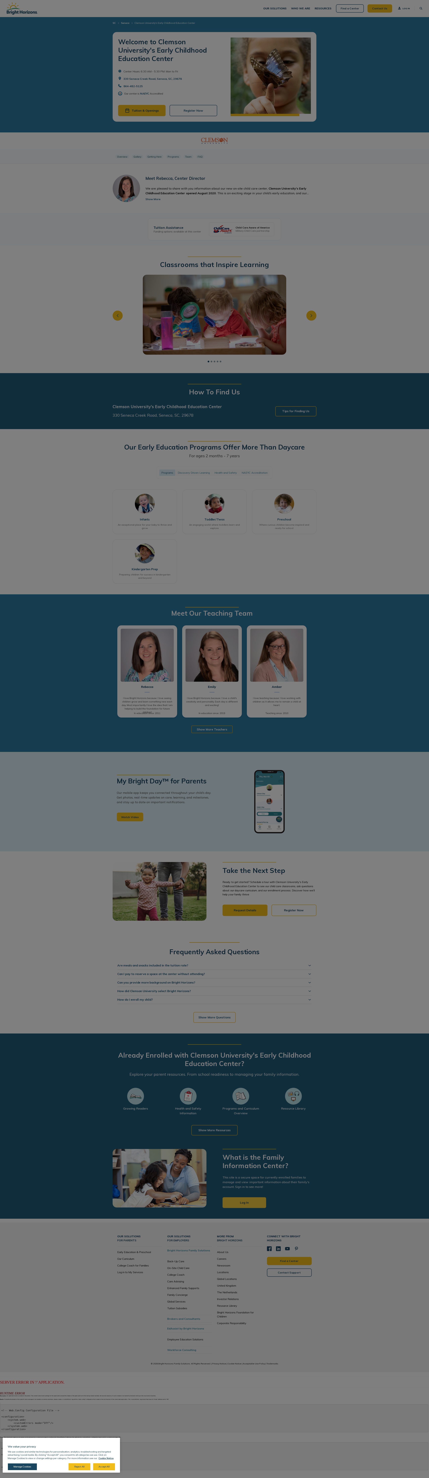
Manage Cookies (22, 1466)
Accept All (104, 1466)
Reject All (79, 1466)
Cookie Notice (106, 1458)
